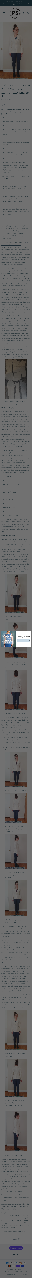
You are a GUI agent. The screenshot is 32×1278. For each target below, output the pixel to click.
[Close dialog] (30, 632)
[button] (23, 640)
